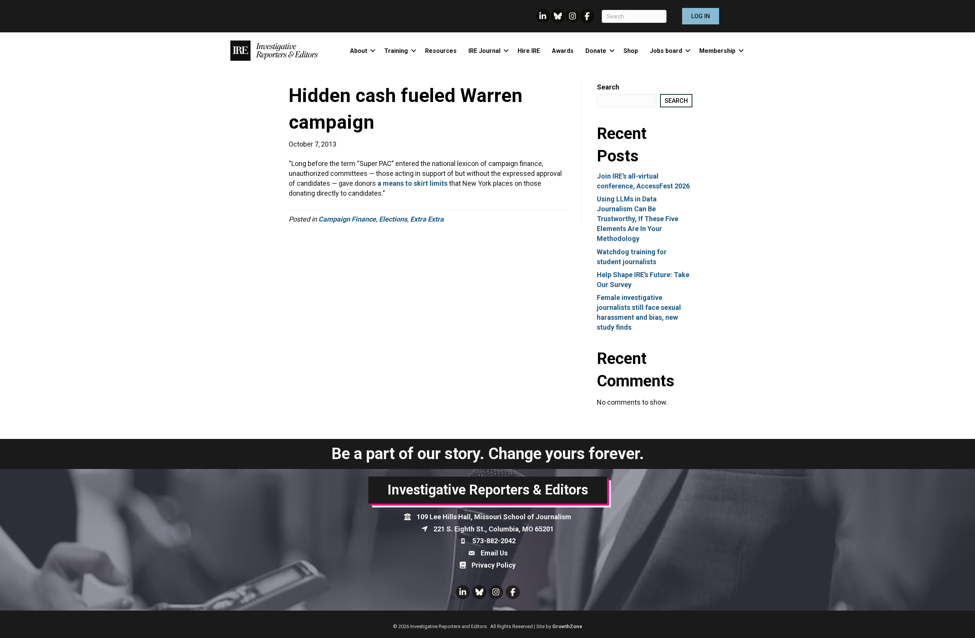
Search (608, 87)
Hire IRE (529, 50)
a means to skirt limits (412, 183)
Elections (393, 219)
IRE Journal (484, 50)
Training (396, 50)
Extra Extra (427, 219)
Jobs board (666, 50)
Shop (630, 50)
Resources (441, 50)
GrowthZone (567, 626)
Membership (717, 50)
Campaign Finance (347, 219)
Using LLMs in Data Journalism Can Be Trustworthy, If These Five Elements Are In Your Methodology (637, 218)
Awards (563, 50)
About (358, 50)
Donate (595, 50)
